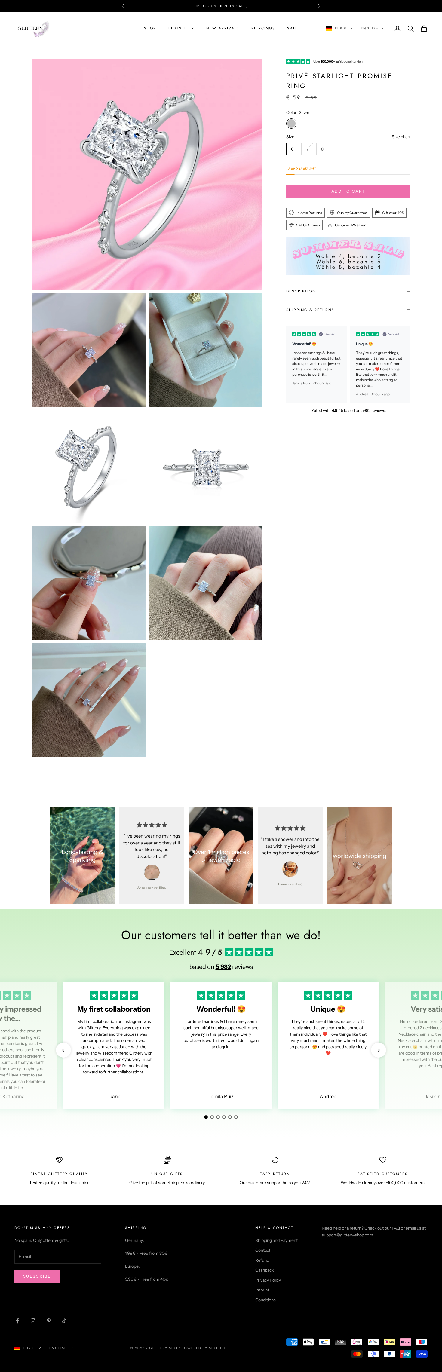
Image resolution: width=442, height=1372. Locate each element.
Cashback (264, 1270)
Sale (292, 28)
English (370, 28)
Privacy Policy (268, 1280)
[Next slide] (403, 364)
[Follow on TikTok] (64, 1321)
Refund (262, 1260)
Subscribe (37, 1276)
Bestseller (181, 28)
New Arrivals (222, 28)
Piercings (263, 28)
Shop (150, 28)
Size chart (401, 136)
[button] (63, 1050)
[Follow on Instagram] (33, 1321)
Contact (262, 1250)
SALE (241, 6)
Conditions (265, 1300)
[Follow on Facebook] (17, 1321)
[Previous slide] (293, 364)
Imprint (262, 1290)
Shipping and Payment (276, 1240)
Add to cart (348, 190)
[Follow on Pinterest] (49, 1321)
